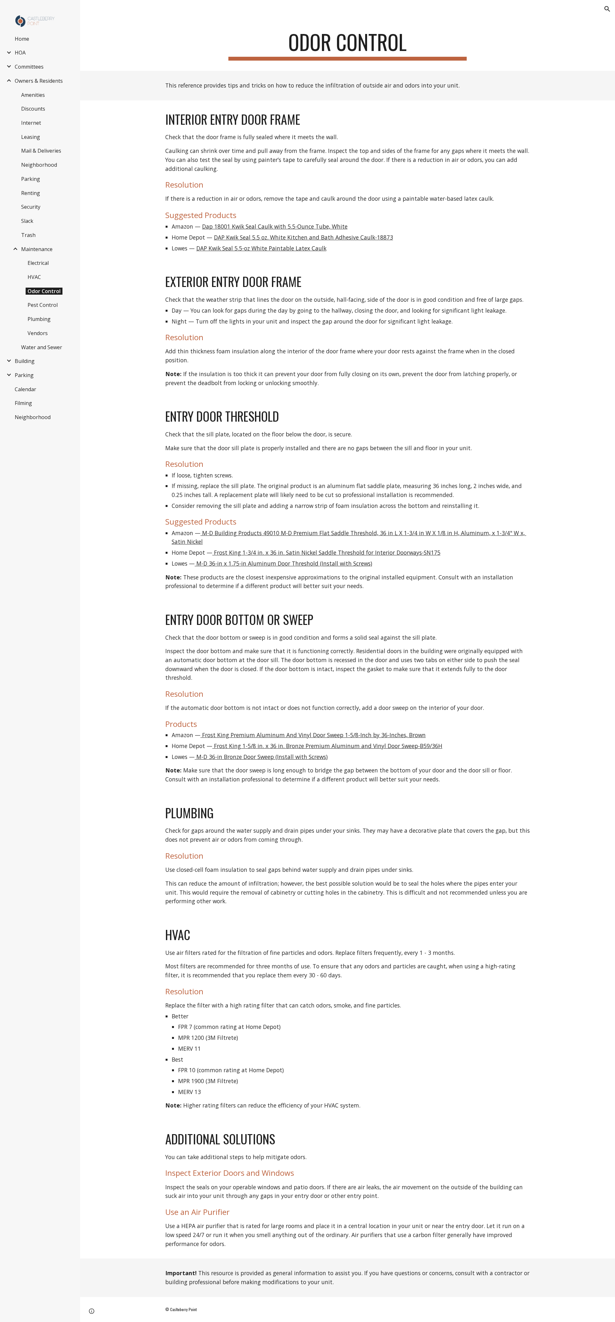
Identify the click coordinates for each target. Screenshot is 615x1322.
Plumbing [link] (39, 319)
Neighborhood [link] (39, 164)
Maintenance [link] (37, 249)
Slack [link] (27, 220)
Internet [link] (31, 122)
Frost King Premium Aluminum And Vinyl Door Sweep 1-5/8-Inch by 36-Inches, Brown (313, 735)
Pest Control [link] (43, 304)
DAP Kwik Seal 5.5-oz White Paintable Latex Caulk (261, 248)
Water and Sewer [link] (41, 347)
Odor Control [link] (44, 291)
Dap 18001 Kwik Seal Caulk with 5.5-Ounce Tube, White (275, 226)
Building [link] (25, 361)
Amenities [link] (33, 94)
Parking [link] (30, 178)
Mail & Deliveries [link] (41, 150)
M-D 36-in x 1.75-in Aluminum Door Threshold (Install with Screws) (283, 563)
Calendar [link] (25, 389)
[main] (347, 45)
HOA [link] (20, 52)
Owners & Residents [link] (39, 80)
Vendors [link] (38, 333)
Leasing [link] (30, 136)
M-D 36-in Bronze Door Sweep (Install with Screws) (261, 757)
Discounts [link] (33, 108)
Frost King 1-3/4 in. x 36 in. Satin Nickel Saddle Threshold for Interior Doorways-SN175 (326, 552)
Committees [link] (29, 66)
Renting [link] (30, 193)
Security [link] (30, 206)
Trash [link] (28, 235)
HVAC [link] (34, 277)
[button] (607, 9)
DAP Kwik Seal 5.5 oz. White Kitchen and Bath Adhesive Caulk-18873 (303, 237)
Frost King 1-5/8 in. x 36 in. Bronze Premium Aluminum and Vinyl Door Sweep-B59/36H (327, 746)
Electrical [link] (38, 262)
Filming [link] (23, 403)
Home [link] (22, 38)
